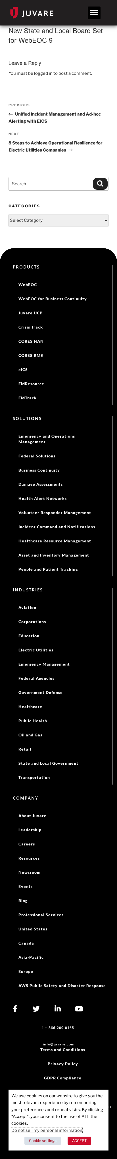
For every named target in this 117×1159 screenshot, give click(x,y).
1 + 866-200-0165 (58, 1027)
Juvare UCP (30, 312)
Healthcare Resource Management (54, 540)
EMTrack (27, 397)
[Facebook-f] (15, 1008)
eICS (23, 369)
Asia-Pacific (31, 957)
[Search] (100, 184)
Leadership (29, 829)
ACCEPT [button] (79, 1140)
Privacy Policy (63, 1063)
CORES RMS (30, 355)
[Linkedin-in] (57, 1008)
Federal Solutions (36, 455)
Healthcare (30, 706)
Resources (29, 858)
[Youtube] (78, 1008)
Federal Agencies (36, 678)
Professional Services (41, 914)
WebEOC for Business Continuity (52, 298)
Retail (24, 749)
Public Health (32, 720)
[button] (94, 13)
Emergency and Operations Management (46, 439)
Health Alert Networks (42, 498)
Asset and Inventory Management (53, 555)
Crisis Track (30, 327)
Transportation (34, 777)
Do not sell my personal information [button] (46, 1130)
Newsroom (29, 872)
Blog (23, 900)
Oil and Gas (30, 734)
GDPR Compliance (63, 1077)
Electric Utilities (35, 649)
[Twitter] (36, 1008)
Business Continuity (39, 470)
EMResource (31, 383)
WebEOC (27, 284)
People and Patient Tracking (48, 569)
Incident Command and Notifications (56, 526)
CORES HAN (31, 341)
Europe (25, 971)
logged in (43, 73)
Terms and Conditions (62, 1049)
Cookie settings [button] (43, 1140)
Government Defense (40, 692)
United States (32, 928)
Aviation (27, 607)
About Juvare (32, 815)
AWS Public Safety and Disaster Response (62, 985)
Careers (26, 843)
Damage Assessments (40, 484)
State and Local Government (48, 763)
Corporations (32, 621)
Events (25, 886)
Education (28, 635)
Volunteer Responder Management (54, 512)
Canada (26, 943)
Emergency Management (44, 664)
